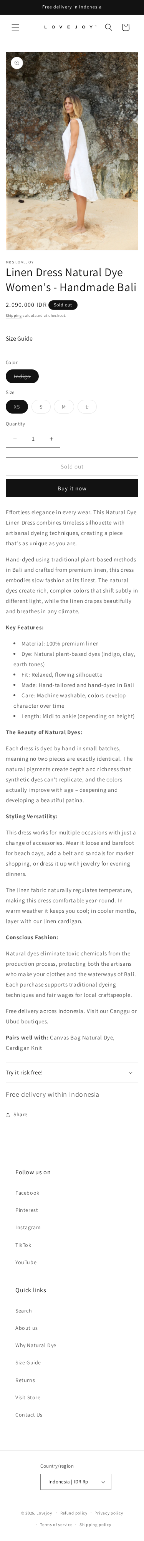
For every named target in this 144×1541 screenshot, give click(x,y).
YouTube (25, 1262)
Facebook (27, 1192)
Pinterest (26, 1210)
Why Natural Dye (35, 1345)
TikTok (23, 1244)
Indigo (26, 377)
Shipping (14, 315)
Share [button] (20, 1114)
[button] (15, 27)
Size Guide (19, 338)
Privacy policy (108, 1513)
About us (26, 1327)
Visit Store (28, 1397)
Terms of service (56, 1524)
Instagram (28, 1227)
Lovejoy (44, 1512)
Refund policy (74, 1513)
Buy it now (72, 488)
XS (21, 408)
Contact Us (29, 1414)
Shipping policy (95, 1524)
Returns (25, 1380)
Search (23, 1310)
